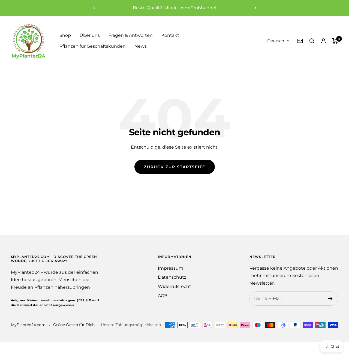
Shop (65, 35)
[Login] (323, 40)
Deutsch (275, 40)
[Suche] (311, 40)
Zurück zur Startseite (174, 166)
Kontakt (170, 35)
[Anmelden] (330, 298)
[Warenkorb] (335, 41)
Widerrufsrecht (174, 286)
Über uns (90, 35)
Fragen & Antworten (131, 35)
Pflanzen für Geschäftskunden (92, 46)
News (140, 46)
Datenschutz (172, 277)
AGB (162, 295)
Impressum (170, 268)
